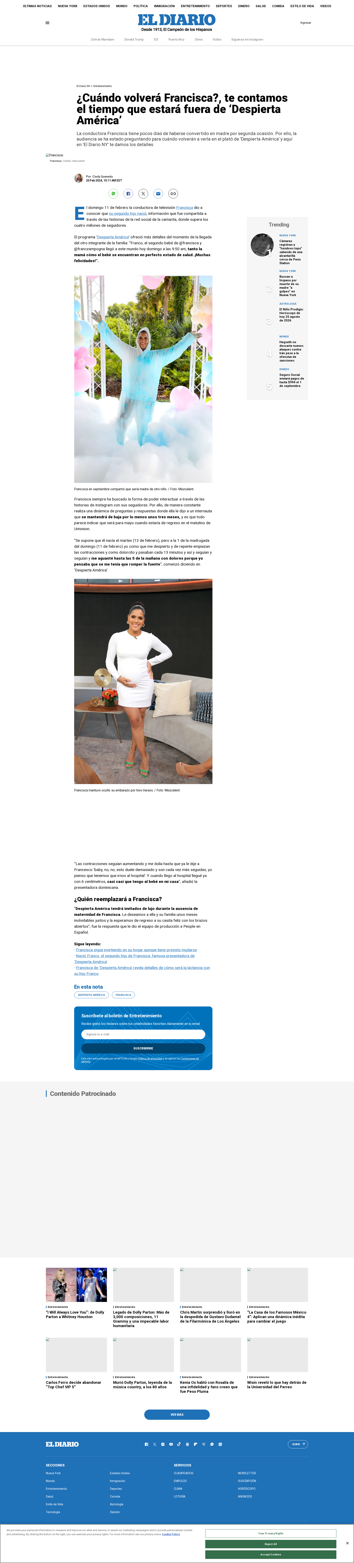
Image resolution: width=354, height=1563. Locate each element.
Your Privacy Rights (270, 1533)
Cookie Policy (171, 1534)
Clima (199, 39)
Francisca (184, 207)
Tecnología (53, 1512)
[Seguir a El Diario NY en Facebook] (146, 1444)
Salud (261, 6)
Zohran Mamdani (102, 39)
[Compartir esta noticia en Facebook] (128, 193)
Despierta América (113, 237)
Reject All (271, 1544)
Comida (278, 6)
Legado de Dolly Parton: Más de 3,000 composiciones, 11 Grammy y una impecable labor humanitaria (141, 1319)
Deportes (224, 6)
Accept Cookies (270, 1554)
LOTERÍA (179, 1496)
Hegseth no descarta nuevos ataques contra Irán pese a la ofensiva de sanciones (291, 351)
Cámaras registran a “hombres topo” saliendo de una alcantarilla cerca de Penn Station (290, 252)
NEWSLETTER (247, 1473)
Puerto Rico (177, 39)
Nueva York (67, 6)
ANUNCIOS (245, 1496)
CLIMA (178, 1488)
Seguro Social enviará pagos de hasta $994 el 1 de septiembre (291, 380)
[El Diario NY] (177, 23)
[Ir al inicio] (62, 1444)
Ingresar (306, 22)
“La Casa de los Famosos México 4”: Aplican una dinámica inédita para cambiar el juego (276, 1317)
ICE (156, 39)
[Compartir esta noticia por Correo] (158, 193)
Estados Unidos (96, 6)
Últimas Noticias (37, 6)
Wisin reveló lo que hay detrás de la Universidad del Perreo (276, 1384)
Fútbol (217, 39)
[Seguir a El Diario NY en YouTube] (171, 1444)
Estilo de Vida (302, 6)
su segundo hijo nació (127, 213)
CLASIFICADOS (183, 1473)
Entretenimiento (195, 6)
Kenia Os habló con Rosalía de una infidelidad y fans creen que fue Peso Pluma (209, 1387)
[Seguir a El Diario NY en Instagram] (163, 1444)
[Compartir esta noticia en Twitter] (143, 193)
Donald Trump (134, 39)
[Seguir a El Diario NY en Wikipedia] (204, 1444)
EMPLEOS (180, 1481)
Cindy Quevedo (102, 176)
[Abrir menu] (47, 22)
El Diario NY (83, 86)
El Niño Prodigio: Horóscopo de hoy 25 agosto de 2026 (291, 315)
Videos (325, 6)
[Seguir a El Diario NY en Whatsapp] (212, 1444)
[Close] (347, 1543)
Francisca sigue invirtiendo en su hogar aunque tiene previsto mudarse (136, 950)
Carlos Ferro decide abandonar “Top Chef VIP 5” (73, 1384)
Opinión (115, 1512)
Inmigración (164, 6)
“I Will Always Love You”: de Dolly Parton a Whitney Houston (75, 1314)
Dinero (244, 6)
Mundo (121, 6)
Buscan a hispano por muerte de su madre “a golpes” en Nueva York (289, 286)
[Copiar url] (173, 193)
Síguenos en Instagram (247, 39)
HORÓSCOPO (246, 1488)
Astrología (288, 303)
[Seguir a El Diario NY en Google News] (187, 1444)
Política (141, 6)
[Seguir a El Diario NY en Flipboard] (196, 1444)
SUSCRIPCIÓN (247, 1481)
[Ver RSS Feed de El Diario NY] (220, 1444)
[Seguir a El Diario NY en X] (155, 1444)
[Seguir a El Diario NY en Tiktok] (179, 1444)
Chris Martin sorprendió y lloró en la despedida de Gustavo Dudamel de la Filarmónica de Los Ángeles (210, 1317)
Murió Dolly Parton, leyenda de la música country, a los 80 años (142, 1384)
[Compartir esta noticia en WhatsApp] (113, 193)
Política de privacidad (150, 1058)
